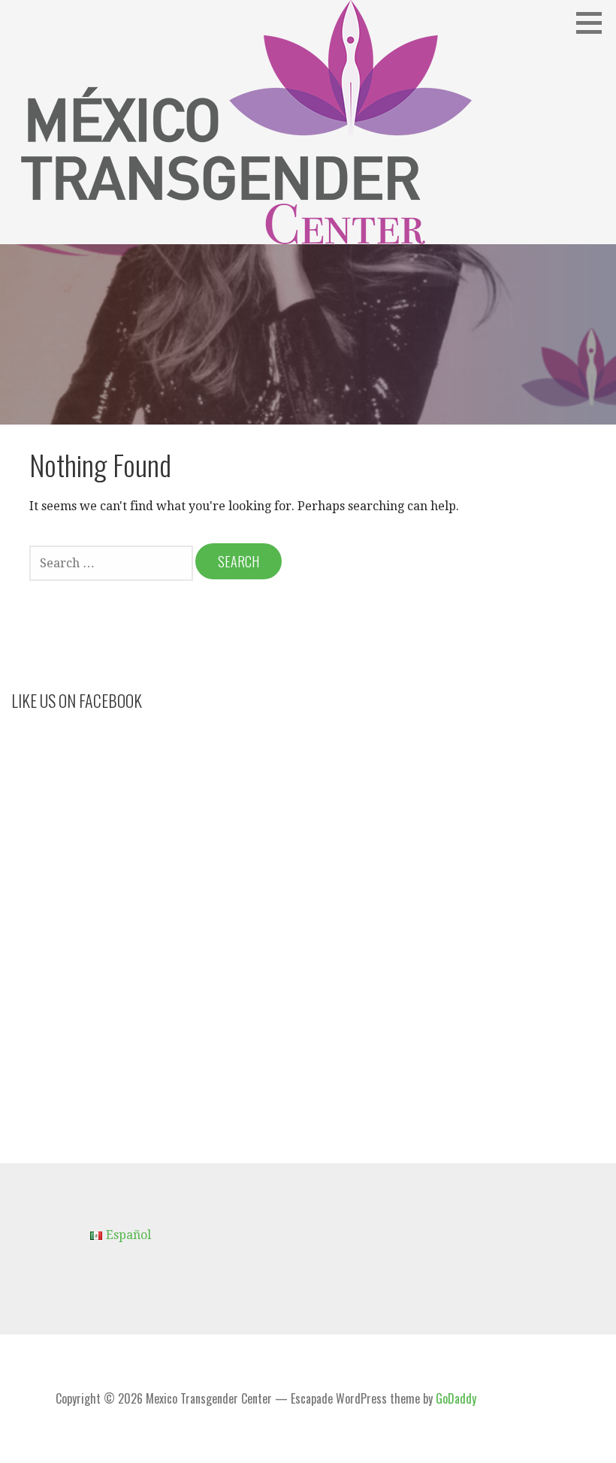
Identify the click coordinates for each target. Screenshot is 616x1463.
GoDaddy (456, 1398)
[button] (594, 22)
